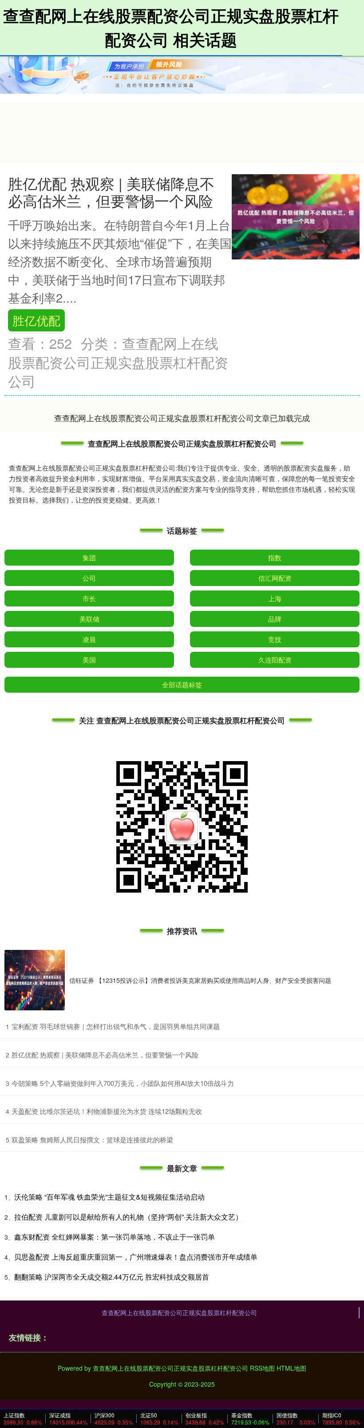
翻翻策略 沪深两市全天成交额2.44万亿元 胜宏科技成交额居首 (111, 1277)
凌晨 (89, 639)
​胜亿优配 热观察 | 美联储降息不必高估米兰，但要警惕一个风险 (105, 1054)
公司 (89, 577)
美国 (89, 659)
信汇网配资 (275, 577)
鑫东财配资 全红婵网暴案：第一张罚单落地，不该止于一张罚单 (114, 1237)
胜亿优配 (36, 320)
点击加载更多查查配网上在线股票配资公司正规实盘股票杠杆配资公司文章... (182, 417)
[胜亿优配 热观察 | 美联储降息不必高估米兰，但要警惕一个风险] (296, 215)
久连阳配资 (275, 659)
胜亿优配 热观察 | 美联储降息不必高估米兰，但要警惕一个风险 (111, 191)
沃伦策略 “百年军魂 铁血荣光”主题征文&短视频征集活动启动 (109, 1197)
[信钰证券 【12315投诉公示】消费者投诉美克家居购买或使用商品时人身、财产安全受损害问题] (34, 980)
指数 (274, 557)
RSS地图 (262, 1368)
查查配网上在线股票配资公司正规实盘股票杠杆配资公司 (179, 1312)
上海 (274, 598)
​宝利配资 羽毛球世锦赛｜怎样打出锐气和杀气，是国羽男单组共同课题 (116, 1026)
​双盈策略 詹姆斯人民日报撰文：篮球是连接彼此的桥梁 (92, 1139)
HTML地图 (291, 1368)
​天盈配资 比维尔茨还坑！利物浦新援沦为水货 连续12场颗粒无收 (107, 1111)
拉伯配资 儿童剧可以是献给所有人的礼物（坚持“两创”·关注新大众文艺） (128, 1217)
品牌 (274, 618)
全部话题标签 (182, 684)
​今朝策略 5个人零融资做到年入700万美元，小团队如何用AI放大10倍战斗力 (123, 1083)
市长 (89, 598)
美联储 (89, 618)
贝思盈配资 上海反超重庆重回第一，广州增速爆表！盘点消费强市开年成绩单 (135, 1257)
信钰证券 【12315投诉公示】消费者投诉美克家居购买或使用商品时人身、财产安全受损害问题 (200, 980)
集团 (89, 557)
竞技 (274, 639)
